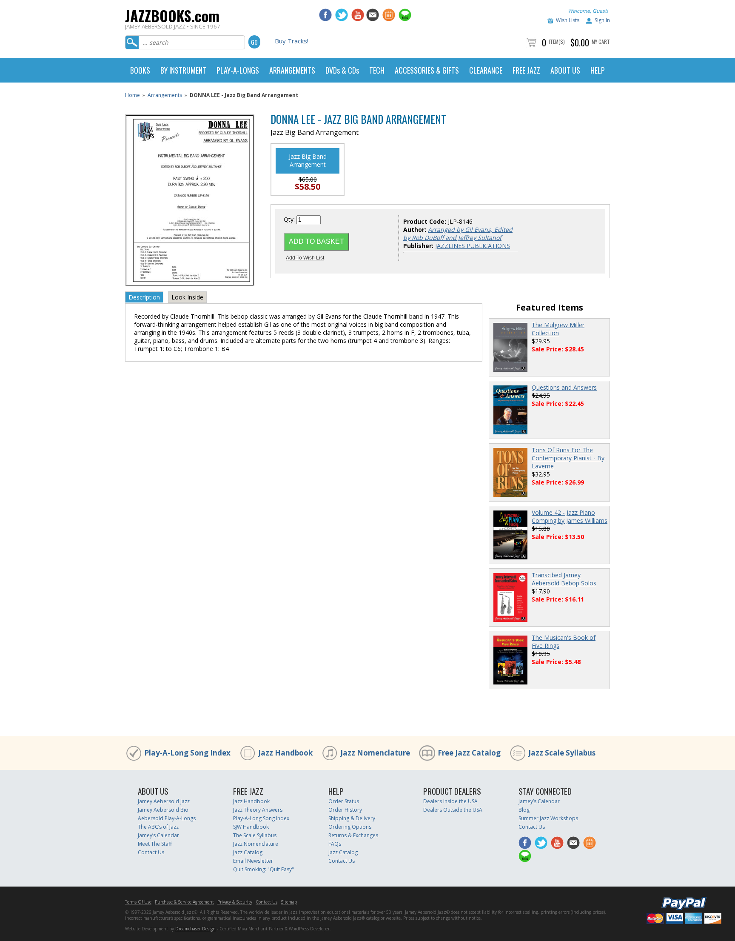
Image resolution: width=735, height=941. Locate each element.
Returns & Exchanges (353, 835)
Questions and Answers (564, 387)
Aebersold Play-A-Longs (167, 818)
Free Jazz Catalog (469, 753)
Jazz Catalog (247, 852)
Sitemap (289, 902)
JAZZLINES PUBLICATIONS (472, 246)
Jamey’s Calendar (158, 835)
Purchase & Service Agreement (184, 902)
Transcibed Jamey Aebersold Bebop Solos (564, 579)
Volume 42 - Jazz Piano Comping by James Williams (569, 516)
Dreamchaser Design (195, 929)
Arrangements (165, 95)
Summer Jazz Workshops (548, 818)
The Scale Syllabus (254, 835)
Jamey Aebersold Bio (163, 809)
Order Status (343, 801)
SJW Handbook (251, 826)
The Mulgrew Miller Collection (558, 329)
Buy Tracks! (291, 41)
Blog (524, 809)
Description (144, 297)
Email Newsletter (253, 860)
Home (132, 95)
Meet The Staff (155, 843)
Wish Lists (567, 20)
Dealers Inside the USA (450, 801)
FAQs (334, 843)
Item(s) (557, 41)
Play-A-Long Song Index (187, 753)
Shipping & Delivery (351, 818)
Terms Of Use (138, 902)
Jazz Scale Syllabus (561, 753)
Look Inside (187, 297)
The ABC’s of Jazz (158, 826)
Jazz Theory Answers (257, 809)
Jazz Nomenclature (375, 753)
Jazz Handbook (285, 753)
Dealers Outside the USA (452, 809)
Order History (345, 809)
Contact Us (151, 852)
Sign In (602, 20)
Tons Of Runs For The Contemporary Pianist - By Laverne (568, 458)
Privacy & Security (234, 902)
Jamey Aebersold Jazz (164, 801)
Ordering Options (349, 826)
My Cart (601, 41)
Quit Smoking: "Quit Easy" (263, 869)
